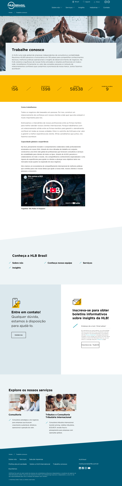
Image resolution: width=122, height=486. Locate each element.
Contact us (100, 339)
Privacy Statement (91, 335)
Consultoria (15, 414)
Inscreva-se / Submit (90, 345)
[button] (98, 3)
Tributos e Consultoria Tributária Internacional (58, 415)
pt (105, 2)
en (108, 2)
